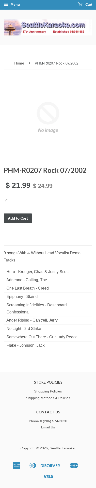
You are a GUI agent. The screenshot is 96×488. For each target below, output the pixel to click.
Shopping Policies (48, 391)
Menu (15, 4)
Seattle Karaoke (62, 448)
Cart (88, 4)
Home (19, 63)
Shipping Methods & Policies (48, 398)
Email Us (48, 427)
